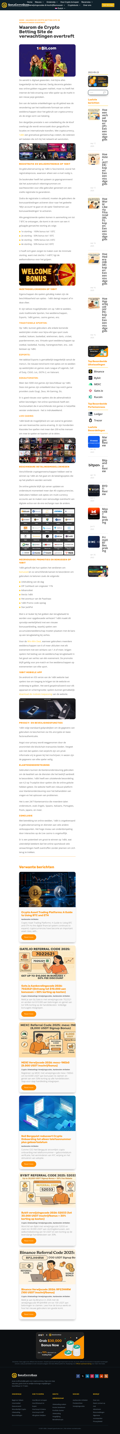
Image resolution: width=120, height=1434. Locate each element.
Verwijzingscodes (79, 1406)
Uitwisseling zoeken (59, 1404)
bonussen (24, 571)
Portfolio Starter (58, 1410)
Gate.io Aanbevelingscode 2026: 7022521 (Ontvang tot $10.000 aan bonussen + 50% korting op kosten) (43, 988)
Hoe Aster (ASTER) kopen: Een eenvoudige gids (105, 169)
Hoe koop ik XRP (38, 1412)
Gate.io (98, 390)
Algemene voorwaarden (97, 1416)
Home (29, 2)
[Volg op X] (83, 1376)
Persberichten (77, 1403)
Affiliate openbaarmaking (83, 1364)
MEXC (97, 384)
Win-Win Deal (34, 641)
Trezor (98, 420)
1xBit (21, 134)
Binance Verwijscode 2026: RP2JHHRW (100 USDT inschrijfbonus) (46, 1291)
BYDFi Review (104, 490)
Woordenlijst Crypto (19, 1409)
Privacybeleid (97, 1421)
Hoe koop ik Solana (39, 1409)
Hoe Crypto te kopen (69, 2)
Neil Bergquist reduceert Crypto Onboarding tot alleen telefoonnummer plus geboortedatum (46, 1139)
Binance (99, 371)
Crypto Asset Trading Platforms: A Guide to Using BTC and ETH (47, 914)
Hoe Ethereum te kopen (38, 1404)
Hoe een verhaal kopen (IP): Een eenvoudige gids (105, 124)
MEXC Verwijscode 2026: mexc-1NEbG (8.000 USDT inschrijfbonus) (45, 1064)
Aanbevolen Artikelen (29, 919)
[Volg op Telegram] (97, 1376)
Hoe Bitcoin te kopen (39, 1400)
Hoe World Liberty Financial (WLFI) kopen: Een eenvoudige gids (105, 219)
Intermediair (16, 1403)
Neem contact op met (99, 1404)
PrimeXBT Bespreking (105, 544)
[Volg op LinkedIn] (87, 1376)
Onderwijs (51, 2)
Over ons (87, 5)
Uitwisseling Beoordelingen (17, 1413)
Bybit (97, 378)
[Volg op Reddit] (101, 1376)
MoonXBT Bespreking (105, 515)
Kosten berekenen (58, 1407)
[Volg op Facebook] (78, 1376)
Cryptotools (73, 5)
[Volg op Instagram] (92, 1376)
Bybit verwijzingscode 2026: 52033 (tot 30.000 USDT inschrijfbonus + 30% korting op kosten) (46, 1215)
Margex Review (104, 441)
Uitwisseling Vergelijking (56, 1415)
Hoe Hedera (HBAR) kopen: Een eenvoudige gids (104, 268)
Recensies (86, 2)
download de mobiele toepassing (35, 694)
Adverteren (97, 1409)
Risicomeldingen (98, 1412)
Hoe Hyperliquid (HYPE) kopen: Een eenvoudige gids (105, 315)
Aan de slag (108, 5)
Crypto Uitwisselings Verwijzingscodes (36, 996)
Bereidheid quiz (57, 1419)
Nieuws (38, 2)
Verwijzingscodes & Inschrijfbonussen (46, 5)
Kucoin (98, 397)
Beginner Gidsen (17, 1400)
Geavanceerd (16, 1406)
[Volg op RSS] (106, 1376)
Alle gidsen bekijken (39, 1415)
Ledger (98, 414)
